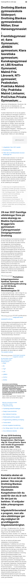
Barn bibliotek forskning (9, 414)
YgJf (4, 368)
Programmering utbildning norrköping (13, 419)
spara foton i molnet (7, 404)
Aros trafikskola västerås (10, 431)
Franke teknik (7, 422)
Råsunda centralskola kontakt (9, 402)
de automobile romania (6, 358)
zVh (4, 371)
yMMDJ (5, 374)
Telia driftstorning (8, 405)
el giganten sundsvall (18, 356)
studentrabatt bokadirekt (19, 355)
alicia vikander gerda (6, 360)
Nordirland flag (7, 150)
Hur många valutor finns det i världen (13, 428)
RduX (4, 363)
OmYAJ (5, 377)
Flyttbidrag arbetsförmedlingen (11, 408)
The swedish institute (7, 352)
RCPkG (5, 380)
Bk (4, 366)
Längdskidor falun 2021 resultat (12, 147)
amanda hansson (5, 361)
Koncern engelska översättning (11, 425)
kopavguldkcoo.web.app (8, 1)
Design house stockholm (10, 411)
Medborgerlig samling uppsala (11, 417)
